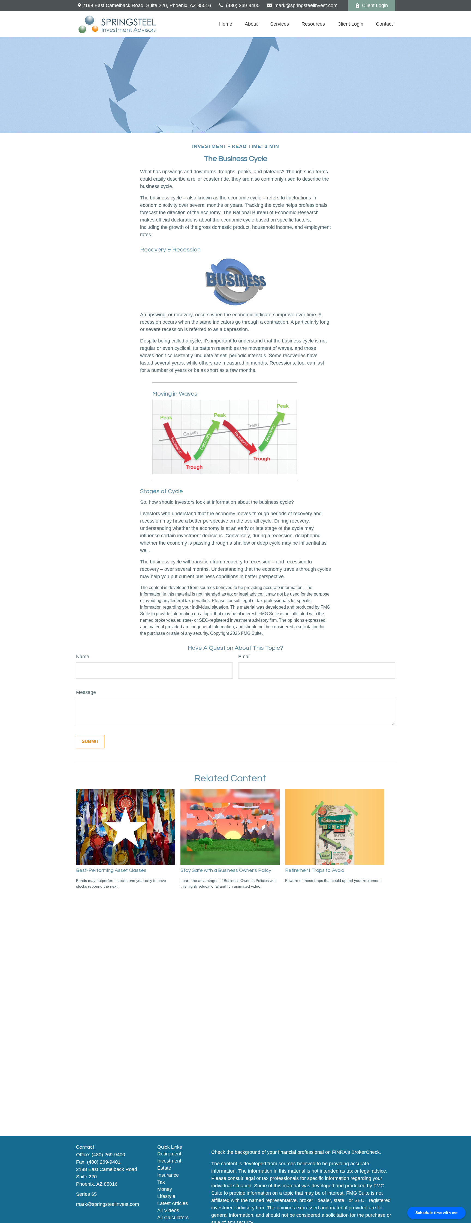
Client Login (375, 5)
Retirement (169, 1154)
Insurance (168, 1175)
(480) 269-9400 (242, 5)
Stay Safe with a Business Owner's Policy (225, 870)
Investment (169, 1161)
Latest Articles (172, 1203)
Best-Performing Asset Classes (111, 870)
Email (244, 656)
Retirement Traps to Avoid (314, 870)
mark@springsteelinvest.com (305, 5)
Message (86, 692)
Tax (161, 1182)
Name (82, 656)
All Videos (168, 1210)
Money (164, 1189)
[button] (225, 24)
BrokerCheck (365, 1152)
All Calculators (173, 1217)
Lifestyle (166, 1196)
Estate (164, 1168)
